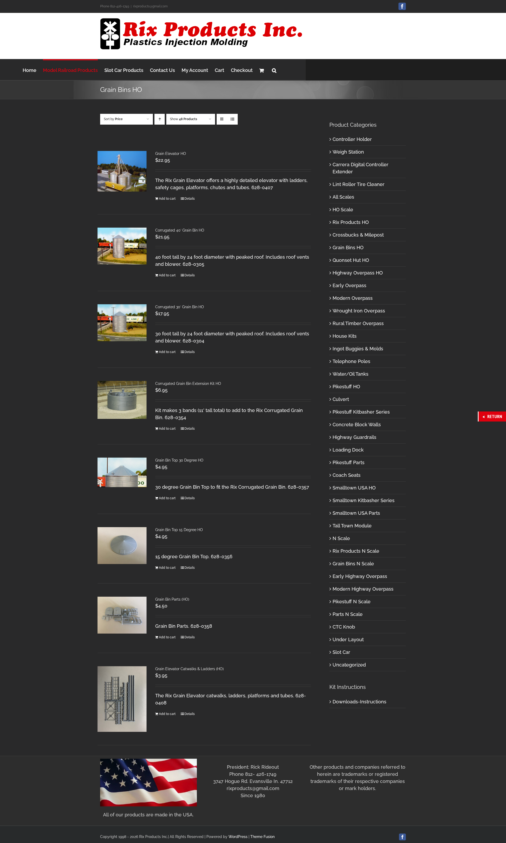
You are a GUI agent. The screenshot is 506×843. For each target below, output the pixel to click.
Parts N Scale (348, 614)
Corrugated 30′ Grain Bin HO (179, 307)
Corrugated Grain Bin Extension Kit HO (188, 383)
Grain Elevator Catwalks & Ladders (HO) (189, 669)
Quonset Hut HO (351, 260)
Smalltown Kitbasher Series (364, 500)
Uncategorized (349, 665)
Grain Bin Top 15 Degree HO (179, 530)
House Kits (345, 336)
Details (189, 198)
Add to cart (167, 198)
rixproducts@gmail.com (150, 6)
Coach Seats (347, 475)
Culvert (341, 399)
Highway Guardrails (354, 437)
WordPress (237, 837)
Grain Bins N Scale (353, 563)
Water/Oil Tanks (350, 374)
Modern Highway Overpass (363, 589)
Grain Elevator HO (170, 153)
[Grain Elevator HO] (122, 171)
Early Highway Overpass (360, 576)
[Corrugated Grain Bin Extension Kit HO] (122, 400)
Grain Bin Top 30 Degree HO (179, 460)
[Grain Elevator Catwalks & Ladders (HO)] (122, 699)
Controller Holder (352, 139)
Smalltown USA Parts (356, 513)
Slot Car (341, 652)
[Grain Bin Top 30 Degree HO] (122, 472)
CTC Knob (344, 627)
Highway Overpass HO (358, 273)
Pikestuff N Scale (352, 601)
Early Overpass (349, 285)
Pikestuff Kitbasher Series (361, 412)
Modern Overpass (353, 298)
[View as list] (232, 119)
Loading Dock (348, 450)
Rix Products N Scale (356, 551)
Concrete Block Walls (357, 424)
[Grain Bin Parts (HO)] (122, 615)
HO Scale (343, 209)
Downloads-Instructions (359, 701)
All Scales (343, 197)
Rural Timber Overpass (358, 323)
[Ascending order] (159, 119)
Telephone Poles (351, 361)
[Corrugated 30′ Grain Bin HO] (122, 322)
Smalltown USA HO (354, 488)
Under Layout (348, 639)
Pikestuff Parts (348, 462)
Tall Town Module (352, 525)
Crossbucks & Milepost (358, 235)
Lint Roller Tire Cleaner (359, 184)
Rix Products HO (351, 222)
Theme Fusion (262, 837)
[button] (274, 69)
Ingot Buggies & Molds (358, 348)
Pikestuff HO (346, 386)
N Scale (341, 538)
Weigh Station (348, 152)
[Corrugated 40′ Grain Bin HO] (122, 246)
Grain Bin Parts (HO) (172, 599)
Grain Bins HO (348, 247)
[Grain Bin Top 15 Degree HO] (122, 545)
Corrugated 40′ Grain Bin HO (179, 230)
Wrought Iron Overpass (359, 310)
